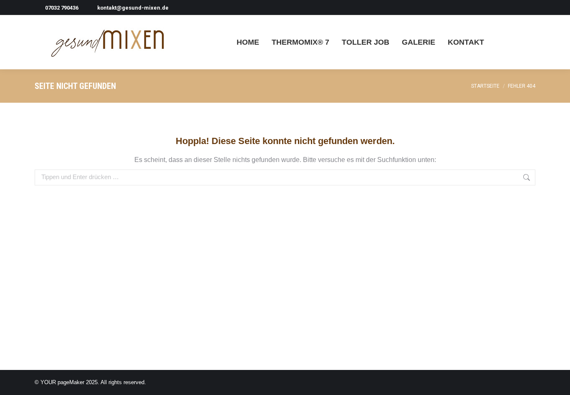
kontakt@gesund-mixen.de (133, 8)
